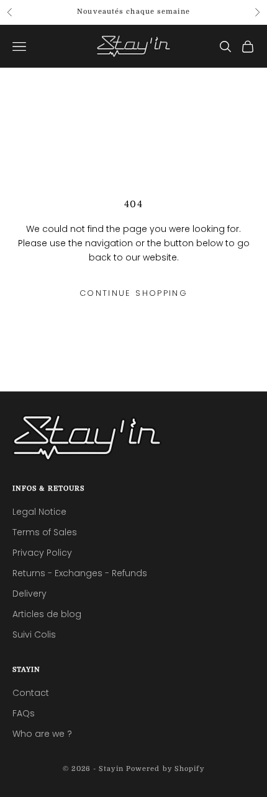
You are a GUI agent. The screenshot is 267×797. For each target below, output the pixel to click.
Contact (30, 693)
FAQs (23, 713)
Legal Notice (39, 511)
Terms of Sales (44, 532)
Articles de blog (46, 614)
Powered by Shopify (165, 769)
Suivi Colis (34, 634)
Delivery (29, 593)
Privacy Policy (42, 552)
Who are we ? (42, 734)
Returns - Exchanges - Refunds (79, 573)
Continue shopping (133, 293)
